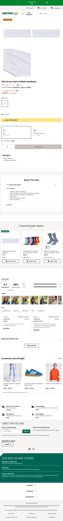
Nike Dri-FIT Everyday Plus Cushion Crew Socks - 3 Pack (51, 252)
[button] (12, 141)
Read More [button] (9, 204)
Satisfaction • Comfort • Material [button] (22, 87)
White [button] (3, 257)
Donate (37, 417)
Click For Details (55, 430)
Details (37, 409)
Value (23, 284)
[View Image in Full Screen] (17, 33)
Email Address (6, 429)
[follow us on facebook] (30, 449)
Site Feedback (52, 517)
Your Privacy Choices (10, 517)
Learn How (40, 476)
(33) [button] (19, 85)
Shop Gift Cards (18, 463)
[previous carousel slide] (18, 3)
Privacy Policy (31, 513)
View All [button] (60, 358)
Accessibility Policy (52, 513)
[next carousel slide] (45, 3)
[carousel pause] (47, 2)
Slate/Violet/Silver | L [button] (49, 257)
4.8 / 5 (60, 284)
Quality (24, 286)
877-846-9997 (48, 510)
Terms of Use (11, 513)
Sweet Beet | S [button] (27, 257)
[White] (4, 103)
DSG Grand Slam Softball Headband (8, 252)
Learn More (8, 409)
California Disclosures (31, 517)
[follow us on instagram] (33, 449)
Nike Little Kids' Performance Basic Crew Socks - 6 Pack (30, 252)
